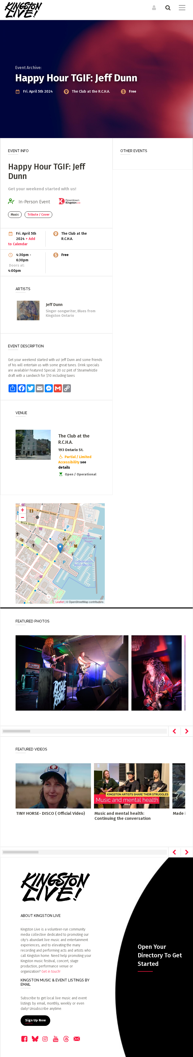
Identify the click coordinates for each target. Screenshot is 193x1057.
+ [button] (22, 510)
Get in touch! (50, 971)
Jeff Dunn (54, 304)
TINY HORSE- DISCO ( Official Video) (50, 813)
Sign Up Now (35, 1020)
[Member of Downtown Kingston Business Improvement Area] (71, 202)
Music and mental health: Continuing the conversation (122, 816)
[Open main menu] (181, 8)
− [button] (22, 517)
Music (15, 214)
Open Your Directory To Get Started (160, 955)
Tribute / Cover (38, 214)
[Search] (167, 7)
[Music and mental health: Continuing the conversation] (131, 786)
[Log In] (153, 7)
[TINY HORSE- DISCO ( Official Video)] (53, 786)
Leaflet (60, 602)
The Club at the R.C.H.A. (91, 91)
